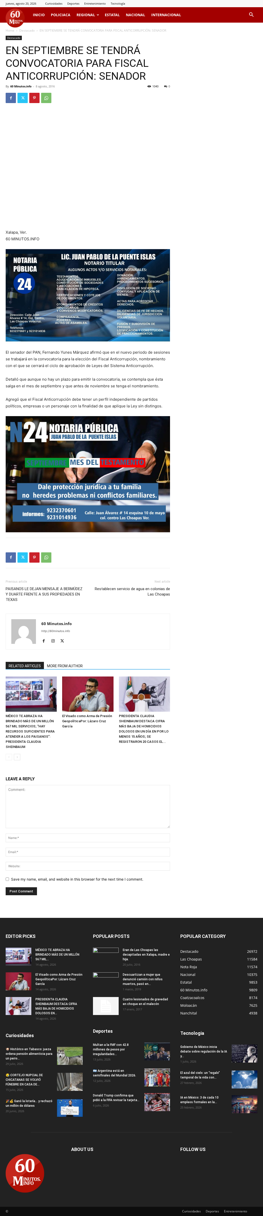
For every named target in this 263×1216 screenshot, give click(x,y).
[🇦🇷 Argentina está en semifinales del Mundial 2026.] (157, 1077)
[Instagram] (55, 641)
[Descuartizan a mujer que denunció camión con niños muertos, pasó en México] (106, 981)
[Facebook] (11, 98)
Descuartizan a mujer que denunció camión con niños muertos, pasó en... (143, 979)
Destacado (27, 30)
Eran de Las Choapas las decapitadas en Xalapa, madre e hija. (146, 954)
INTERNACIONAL (166, 14)
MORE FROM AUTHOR (65, 666)
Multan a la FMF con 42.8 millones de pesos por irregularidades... (111, 1049)
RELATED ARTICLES (25, 666)
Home (10, 30)
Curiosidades (53, 3)
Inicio (39, 14)
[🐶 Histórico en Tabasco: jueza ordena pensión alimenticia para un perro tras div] (70, 1056)
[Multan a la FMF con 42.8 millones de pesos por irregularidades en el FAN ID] (157, 1051)
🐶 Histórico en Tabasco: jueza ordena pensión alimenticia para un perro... (29, 1053)
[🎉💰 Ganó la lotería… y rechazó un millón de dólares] (70, 1108)
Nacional (135, 14)
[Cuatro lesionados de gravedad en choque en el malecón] (106, 1006)
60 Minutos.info (21, 86)
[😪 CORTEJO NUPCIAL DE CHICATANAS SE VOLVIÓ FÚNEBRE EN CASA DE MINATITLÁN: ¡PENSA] (70, 1082)
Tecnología (118, 3)
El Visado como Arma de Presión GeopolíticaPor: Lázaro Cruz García (87, 721)
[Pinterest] (34, 98)
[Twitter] (22, 98)
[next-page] (17, 757)
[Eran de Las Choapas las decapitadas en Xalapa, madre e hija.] (106, 957)
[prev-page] (9, 757)
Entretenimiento (95, 3)
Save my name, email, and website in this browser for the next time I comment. (77, 879)
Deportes (73, 3)
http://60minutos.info (55, 631)
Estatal (112, 14)
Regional (86, 14)
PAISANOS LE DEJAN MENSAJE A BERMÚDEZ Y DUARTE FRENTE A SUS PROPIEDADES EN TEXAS (44, 594)
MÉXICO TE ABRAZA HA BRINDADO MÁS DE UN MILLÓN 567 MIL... (57, 954)
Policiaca (60, 14)
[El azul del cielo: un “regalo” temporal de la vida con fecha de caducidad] (244, 1080)
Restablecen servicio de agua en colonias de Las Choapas (132, 592)
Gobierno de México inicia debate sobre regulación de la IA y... (203, 1051)
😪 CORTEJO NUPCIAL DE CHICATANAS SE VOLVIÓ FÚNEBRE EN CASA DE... (24, 1079)
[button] (251, 15)
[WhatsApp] (46, 98)
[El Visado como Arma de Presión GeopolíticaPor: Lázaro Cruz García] (87, 694)
